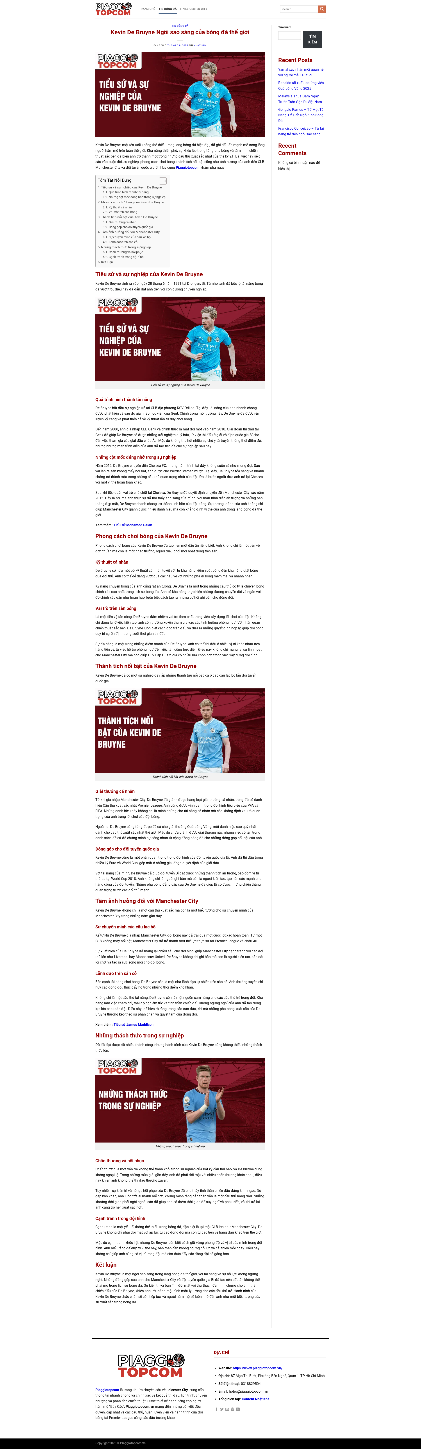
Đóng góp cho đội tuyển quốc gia (131, 227)
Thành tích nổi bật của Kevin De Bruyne (129, 217)
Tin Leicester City (193, 9)
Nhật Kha (200, 45)
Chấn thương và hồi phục (126, 252)
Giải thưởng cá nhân (122, 222)
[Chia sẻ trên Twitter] (222, 1409)
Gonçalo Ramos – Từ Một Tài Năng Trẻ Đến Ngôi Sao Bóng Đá (301, 115)
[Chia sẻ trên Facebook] (216, 1409)
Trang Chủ (147, 9)
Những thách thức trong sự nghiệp (126, 247)
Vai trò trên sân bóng (123, 212)
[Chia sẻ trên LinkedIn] (238, 1409)
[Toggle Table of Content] (161, 181)
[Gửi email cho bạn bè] (227, 1409)
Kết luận (107, 262)
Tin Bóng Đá (168, 9)
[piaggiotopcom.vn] (113, 9)
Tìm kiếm (284, 27)
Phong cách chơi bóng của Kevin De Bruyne (132, 202)
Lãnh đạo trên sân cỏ (123, 242)
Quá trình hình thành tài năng (129, 192)
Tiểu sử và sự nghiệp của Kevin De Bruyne (131, 187)
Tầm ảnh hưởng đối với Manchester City (130, 232)
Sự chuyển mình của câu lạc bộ (130, 237)
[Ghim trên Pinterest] (232, 1409)
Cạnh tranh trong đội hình (126, 257)
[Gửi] (322, 9)
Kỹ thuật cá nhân (120, 207)
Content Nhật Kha (255, 1399)
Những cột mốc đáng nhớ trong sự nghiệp (137, 197)
